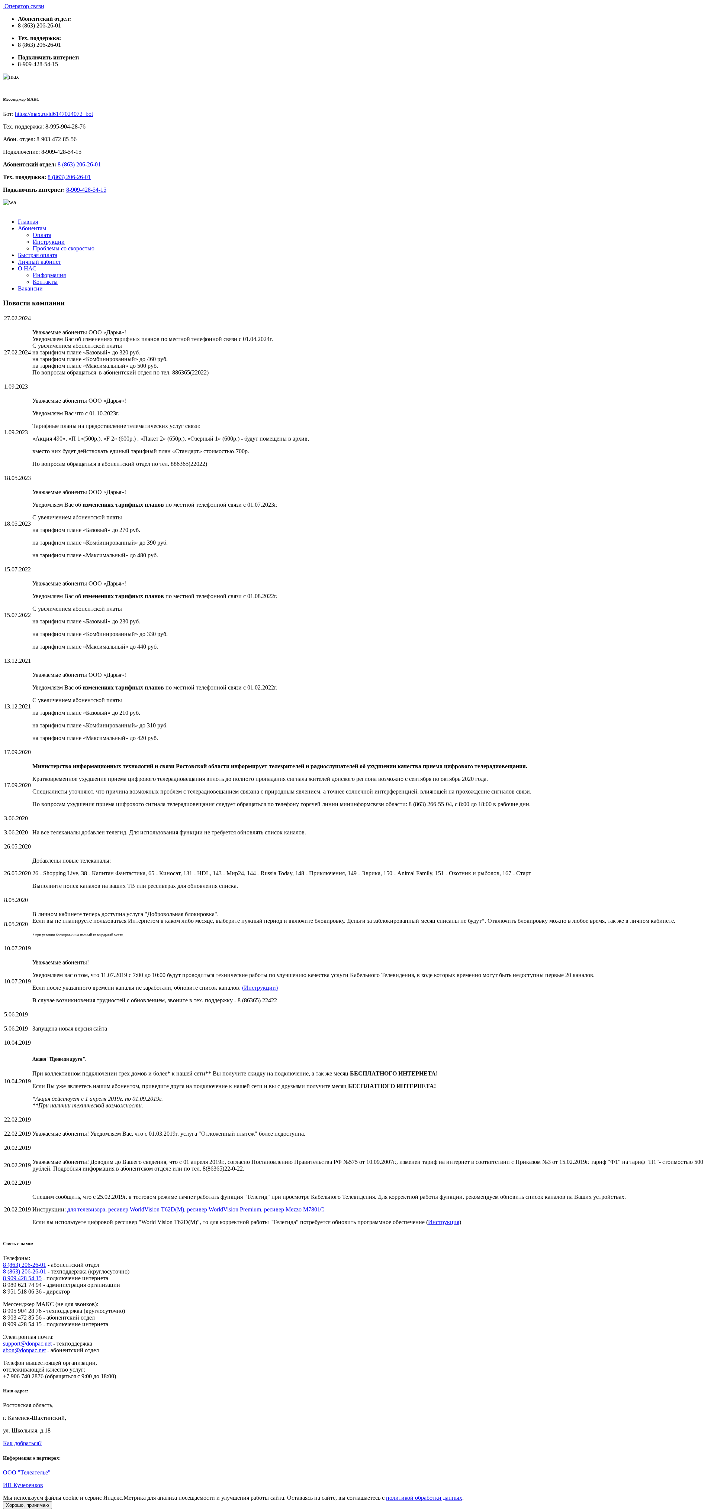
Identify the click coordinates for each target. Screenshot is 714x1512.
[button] (11, 77)
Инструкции (49, 242)
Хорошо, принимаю (27, 1505)
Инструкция (443, 1222)
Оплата (42, 235)
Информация (49, 275)
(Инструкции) (260, 987)
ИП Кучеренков (23, 1485)
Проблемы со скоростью (63, 248)
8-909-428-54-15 (86, 189)
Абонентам (32, 228)
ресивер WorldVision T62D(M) (146, 1209)
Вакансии (30, 288)
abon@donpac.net (24, 1350)
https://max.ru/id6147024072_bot (54, 114)
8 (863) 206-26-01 (79, 164)
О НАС (27, 268)
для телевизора (86, 1209)
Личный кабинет (39, 262)
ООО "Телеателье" (27, 1472)
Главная (28, 221)
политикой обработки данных (424, 1498)
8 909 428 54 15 (22, 1278)
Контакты (45, 282)
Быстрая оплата (37, 255)
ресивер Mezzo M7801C (294, 1209)
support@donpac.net (27, 1343)
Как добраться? (22, 1443)
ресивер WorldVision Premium (224, 1209)
